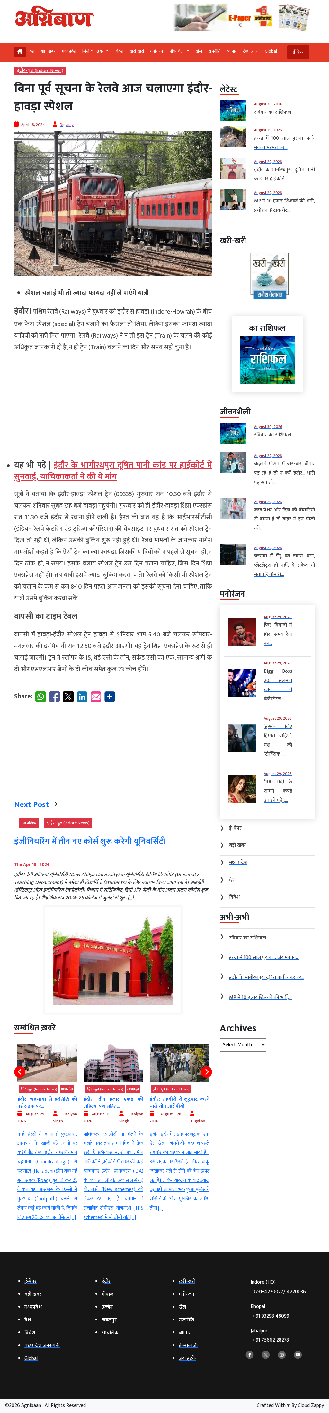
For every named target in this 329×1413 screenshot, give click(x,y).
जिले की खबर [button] (93, 51)
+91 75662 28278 (271, 1340)
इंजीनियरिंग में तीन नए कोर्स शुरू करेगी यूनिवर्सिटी (89, 842)
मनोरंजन (156, 51)
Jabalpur (270, 1336)
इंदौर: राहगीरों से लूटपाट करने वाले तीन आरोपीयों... (113, 1103)
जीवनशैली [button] (177, 51)
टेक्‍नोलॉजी (251, 51)
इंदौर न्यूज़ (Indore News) (40, 71)
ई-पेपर (298, 52)
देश (31, 51)
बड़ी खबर (48, 51)
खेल (198, 51)
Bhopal (270, 1311)
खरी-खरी (136, 51)
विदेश (119, 51)
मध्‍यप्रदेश (69, 51)
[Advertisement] (113, 403)
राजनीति (214, 51)
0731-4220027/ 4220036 (279, 1291)
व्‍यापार (232, 51)
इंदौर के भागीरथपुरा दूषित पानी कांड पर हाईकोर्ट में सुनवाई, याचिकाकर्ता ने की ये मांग (113, 471)
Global (271, 51)
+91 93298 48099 (271, 1316)
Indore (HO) (278, 1287)
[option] (47, 1133)
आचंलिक (29, 823)
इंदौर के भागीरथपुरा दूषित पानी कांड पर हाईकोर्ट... (179, 1103)
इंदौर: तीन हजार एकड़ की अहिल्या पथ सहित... (47, 1103)
